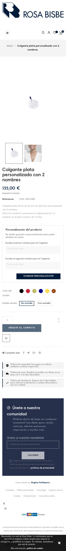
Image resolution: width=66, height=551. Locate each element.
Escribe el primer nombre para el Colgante (27, 243)
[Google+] (34, 353)
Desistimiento (29, 496)
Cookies (17, 496)
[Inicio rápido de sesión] (47, 32)
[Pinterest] (40, 353)
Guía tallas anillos (47, 496)
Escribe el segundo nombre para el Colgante (28, 259)
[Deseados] (54, 33)
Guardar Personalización (38, 276)
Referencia (8, 199)
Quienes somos (56, 490)
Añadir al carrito (21, 328)
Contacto (10, 490)
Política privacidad (25, 490)
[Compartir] (23, 353)
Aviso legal (41, 490)
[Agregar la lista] (6, 338)
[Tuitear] (28, 353)
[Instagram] (5, 509)
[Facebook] (4, 504)
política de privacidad (42, 468)
